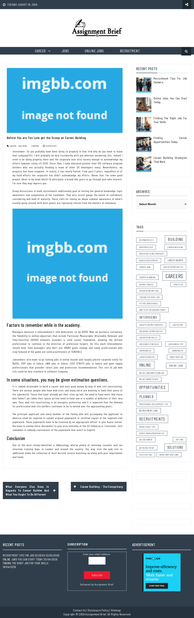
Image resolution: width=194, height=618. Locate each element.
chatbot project (146, 284)
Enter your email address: (97, 554)
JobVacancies (177, 350)
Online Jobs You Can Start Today (23, 559)
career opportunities (173, 267)
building (23, 145)
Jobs (65, 50)
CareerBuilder (146, 247)
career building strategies (151, 253)
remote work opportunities (151, 433)
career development (148, 260)
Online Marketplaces (148, 379)
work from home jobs (169, 454)
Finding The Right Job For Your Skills (25, 563)
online (145, 365)
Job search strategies (149, 344)
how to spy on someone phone (152, 310)
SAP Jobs (179, 439)
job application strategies (151, 325)
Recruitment (130, 50)
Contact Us (79, 610)
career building (175, 247)
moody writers (176, 357)
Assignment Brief (104, 584)
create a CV (178, 284)
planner (146, 396)
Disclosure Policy (98, 610)
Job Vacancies (145, 350)
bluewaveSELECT (146, 240)
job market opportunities (151, 331)
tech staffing (145, 454)
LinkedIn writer (147, 357)
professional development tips (153, 404)
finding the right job (149, 297)
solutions (175, 447)
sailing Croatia (146, 439)
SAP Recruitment (147, 448)
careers (35, 145)
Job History (178, 325)
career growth (175, 260)
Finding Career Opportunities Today (170, 139)
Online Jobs (94, 50)
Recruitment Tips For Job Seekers (24, 555)
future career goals (148, 303)
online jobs (176, 365)
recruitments (152, 418)
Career (40, 50)
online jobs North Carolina (151, 373)
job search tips (175, 344)
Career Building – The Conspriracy (101, 486)
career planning (147, 277)
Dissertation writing (149, 290)
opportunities (152, 387)
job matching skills (148, 337)
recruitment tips (147, 427)
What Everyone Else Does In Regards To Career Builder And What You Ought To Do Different (27, 490)
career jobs (145, 267)
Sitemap (116, 610)
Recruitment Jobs (148, 410)
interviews (148, 317)
